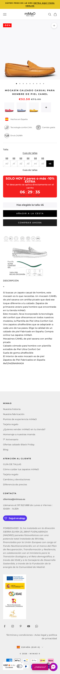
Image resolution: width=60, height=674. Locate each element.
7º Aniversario (10, 439)
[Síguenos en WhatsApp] (36, 626)
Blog (5, 449)
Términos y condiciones (19, 635)
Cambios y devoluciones (16, 479)
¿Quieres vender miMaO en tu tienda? (24, 429)
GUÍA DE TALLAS (12, 464)
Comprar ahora (30, 222)
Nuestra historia (11, 409)
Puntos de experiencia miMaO (20, 419)
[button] (45, 667)
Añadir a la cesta (30, 213)
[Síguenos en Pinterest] (20, 626)
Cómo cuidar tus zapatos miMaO (21, 469)
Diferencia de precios (15, 484)
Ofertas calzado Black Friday (18, 444)
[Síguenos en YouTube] (28, 626)
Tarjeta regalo (10, 424)
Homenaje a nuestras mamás (19, 434)
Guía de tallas (30, 153)
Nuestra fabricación (13, 414)
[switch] (19, 666)
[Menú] (22, 663)
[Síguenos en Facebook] (4, 626)
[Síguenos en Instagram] (12, 626)
